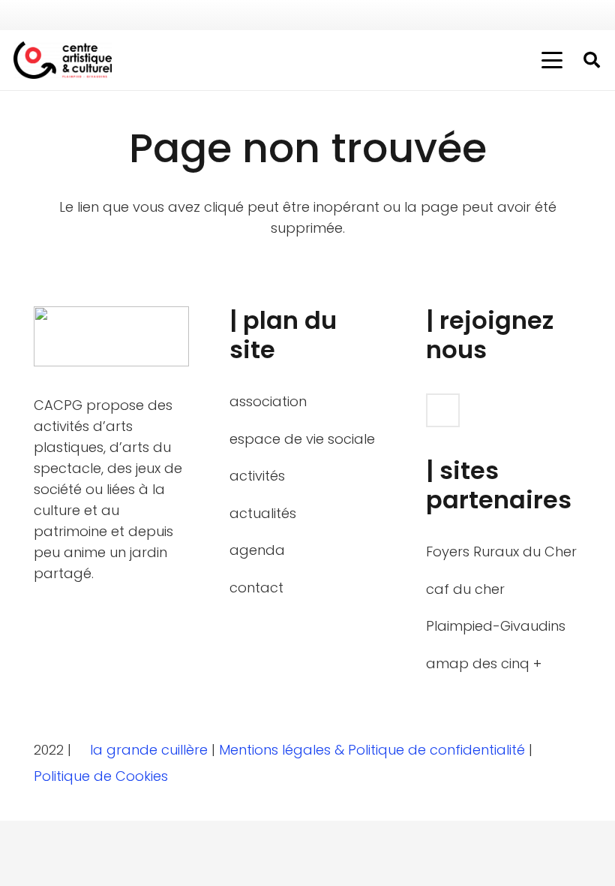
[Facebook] (588, 15)
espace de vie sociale (302, 438)
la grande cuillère (149, 749)
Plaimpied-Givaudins (496, 625)
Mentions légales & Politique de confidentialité (374, 749)
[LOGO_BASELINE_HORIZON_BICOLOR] (63, 60)
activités (257, 475)
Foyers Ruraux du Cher (501, 551)
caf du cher (465, 589)
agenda (257, 550)
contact (257, 587)
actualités (263, 513)
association (268, 401)
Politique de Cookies (103, 776)
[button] (552, 60)
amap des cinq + (484, 663)
